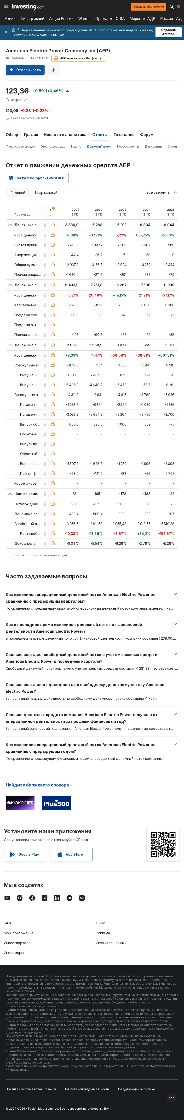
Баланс (76, 146)
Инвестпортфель (18, 943)
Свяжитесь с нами (111, 943)
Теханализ (123, 134)
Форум (147, 134)
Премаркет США (110, 19)
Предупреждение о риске (136, 1089)
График (31, 134)
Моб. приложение (19, 933)
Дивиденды (153, 146)
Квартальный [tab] (46, 193)
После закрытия (22, 118)
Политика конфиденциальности (86, 1089)
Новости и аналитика (65, 134)
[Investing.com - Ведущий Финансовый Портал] (28, 7)
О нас (100, 923)
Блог (8, 923)
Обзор (12, 134)
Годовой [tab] (18, 193)
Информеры (14, 953)
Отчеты (173, 146)
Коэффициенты (128, 146)
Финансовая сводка (20, 146)
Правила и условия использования (31, 1089)
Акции (10, 19)
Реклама (103, 933)
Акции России (61, 19)
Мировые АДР (142, 19)
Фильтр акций (32, 19)
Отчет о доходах (52, 146)
